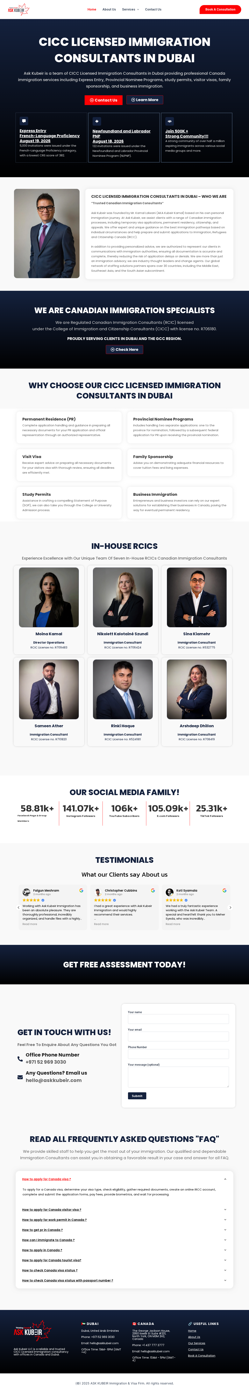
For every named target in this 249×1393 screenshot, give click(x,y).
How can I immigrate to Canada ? (48, 1240)
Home (92, 9)
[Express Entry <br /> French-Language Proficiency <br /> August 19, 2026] (24, 121)
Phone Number (137, 1047)
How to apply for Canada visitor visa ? (51, 1210)
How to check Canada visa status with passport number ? (67, 1280)
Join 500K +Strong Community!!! (186, 133)
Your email (135, 1029)
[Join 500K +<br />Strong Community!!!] (169, 121)
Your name (135, 1012)
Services (128, 9)
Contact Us (153, 9)
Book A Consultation (201, 1356)
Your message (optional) (144, 1064)
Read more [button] (30, 924)
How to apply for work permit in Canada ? (54, 1220)
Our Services (196, 1343)
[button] (137, 9)
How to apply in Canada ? (42, 1250)
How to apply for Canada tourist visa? (51, 1260)
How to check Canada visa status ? (50, 1270)
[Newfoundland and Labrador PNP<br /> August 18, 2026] (97, 121)
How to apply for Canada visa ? (46, 1179)
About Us (109, 9)
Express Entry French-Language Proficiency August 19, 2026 (50, 136)
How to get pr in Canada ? (42, 1230)
